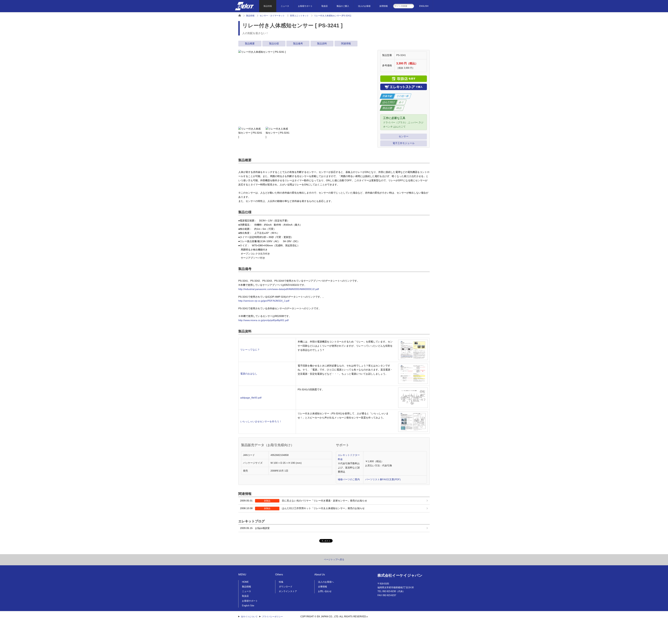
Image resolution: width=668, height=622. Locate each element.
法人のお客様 (364, 6)
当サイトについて (249, 616)
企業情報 (322, 586)
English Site (248, 605)
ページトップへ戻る (334, 559)
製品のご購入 (343, 6)
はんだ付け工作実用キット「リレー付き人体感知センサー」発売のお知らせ (302, 508)
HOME (245, 582)
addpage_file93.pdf (250, 397)
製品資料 (322, 43)
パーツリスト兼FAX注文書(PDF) (383, 479)
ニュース (285, 6)
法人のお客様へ (326, 582)
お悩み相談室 (255, 528)
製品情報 (268, 6)
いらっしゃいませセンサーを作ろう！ (261, 421)
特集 (281, 582)
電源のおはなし (248, 373)
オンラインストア (288, 591)
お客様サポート (305, 6)
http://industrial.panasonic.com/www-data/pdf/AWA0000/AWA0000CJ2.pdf (278, 289)
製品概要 (250, 43)
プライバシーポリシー (272, 616)
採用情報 (383, 6)
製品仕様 (274, 43)
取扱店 (324, 6)
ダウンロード (285, 586)
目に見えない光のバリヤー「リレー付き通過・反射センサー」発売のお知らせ (303, 500)
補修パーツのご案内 (349, 479)
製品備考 (298, 43)
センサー (403, 136)
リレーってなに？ (250, 349)
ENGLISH (423, 6)
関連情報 (346, 43)
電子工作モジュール (404, 143)
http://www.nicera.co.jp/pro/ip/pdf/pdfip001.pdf (263, 320)
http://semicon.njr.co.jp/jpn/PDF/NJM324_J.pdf (263, 300)
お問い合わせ (325, 591)
